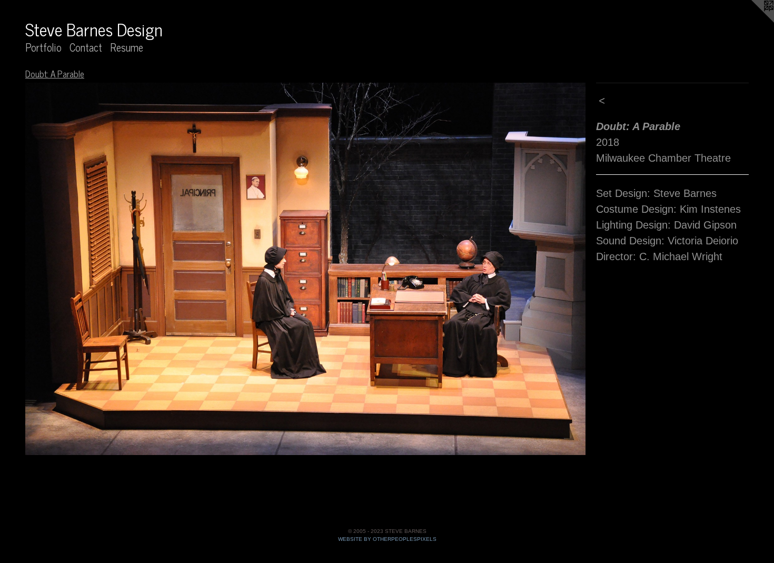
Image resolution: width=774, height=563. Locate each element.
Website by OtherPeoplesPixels (387, 539)
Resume (126, 47)
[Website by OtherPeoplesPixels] (753, 21)
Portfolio (43, 47)
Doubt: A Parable (54, 73)
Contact (86, 47)
